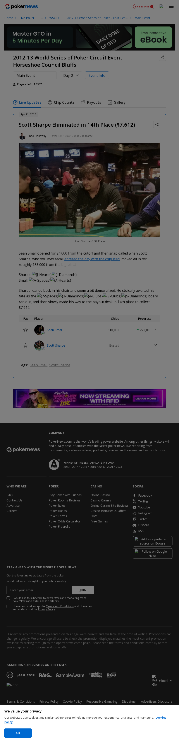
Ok (18, 733)
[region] (89, 723)
